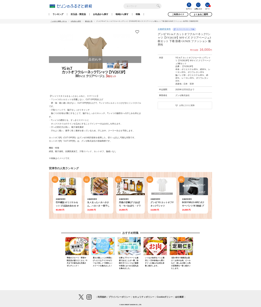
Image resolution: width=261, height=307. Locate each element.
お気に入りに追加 (187, 105)
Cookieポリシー (165, 297)
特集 (138, 14)
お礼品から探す (100, 14)
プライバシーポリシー (119, 297)
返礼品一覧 (88, 21)
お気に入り (198, 9)
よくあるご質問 (201, 14)
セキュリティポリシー (143, 297)
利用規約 (102, 297)
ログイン (189, 9)
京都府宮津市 (164, 29)
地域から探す (122, 14)
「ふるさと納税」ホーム (58, 21)
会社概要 (179, 297)
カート (207, 9)
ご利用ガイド (178, 14)
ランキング (58, 14)
